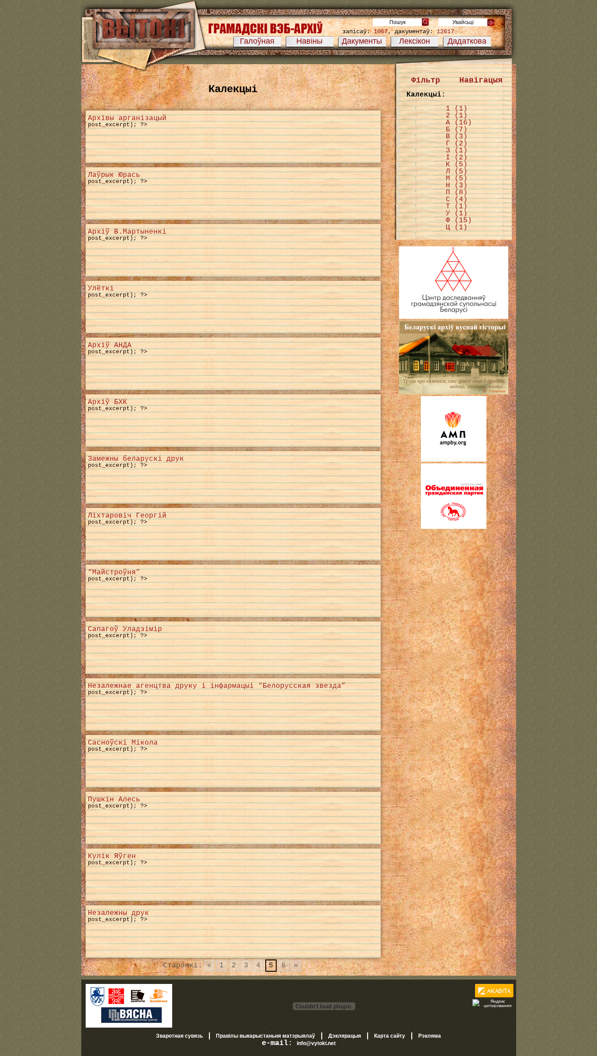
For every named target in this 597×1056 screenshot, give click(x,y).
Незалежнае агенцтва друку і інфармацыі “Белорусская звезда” (217, 686)
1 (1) (457, 109)
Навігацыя (481, 80)
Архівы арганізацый (127, 118)
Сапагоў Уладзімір (125, 629)
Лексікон (414, 41)
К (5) (457, 165)
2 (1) (457, 116)
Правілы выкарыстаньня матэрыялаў (265, 1036)
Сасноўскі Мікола (123, 743)
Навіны (309, 41)
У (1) (457, 213)
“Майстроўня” (114, 572)
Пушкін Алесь (114, 800)
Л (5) (457, 172)
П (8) (457, 193)
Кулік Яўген (112, 856)
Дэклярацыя (344, 1036)
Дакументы (362, 41)
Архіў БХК (107, 402)
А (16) (459, 123)
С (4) (457, 200)
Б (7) (457, 130)
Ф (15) (459, 220)
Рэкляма (429, 1036)
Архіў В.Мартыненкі (127, 232)
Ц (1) (457, 227)
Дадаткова (467, 41)
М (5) (457, 179)
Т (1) (457, 207)
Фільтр (425, 80)
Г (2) (457, 144)
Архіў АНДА (110, 345)
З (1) (457, 151)
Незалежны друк (118, 913)
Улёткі (101, 289)
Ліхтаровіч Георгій (127, 516)
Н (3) (457, 186)
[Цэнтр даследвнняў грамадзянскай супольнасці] (453, 317)
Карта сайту (389, 1036)
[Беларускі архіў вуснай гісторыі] (453, 393)
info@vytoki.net (316, 1043)
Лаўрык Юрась (114, 175)
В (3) (457, 137)
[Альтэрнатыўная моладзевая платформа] (453, 460)
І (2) (457, 158)
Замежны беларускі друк (136, 459)
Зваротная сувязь (179, 1036)
